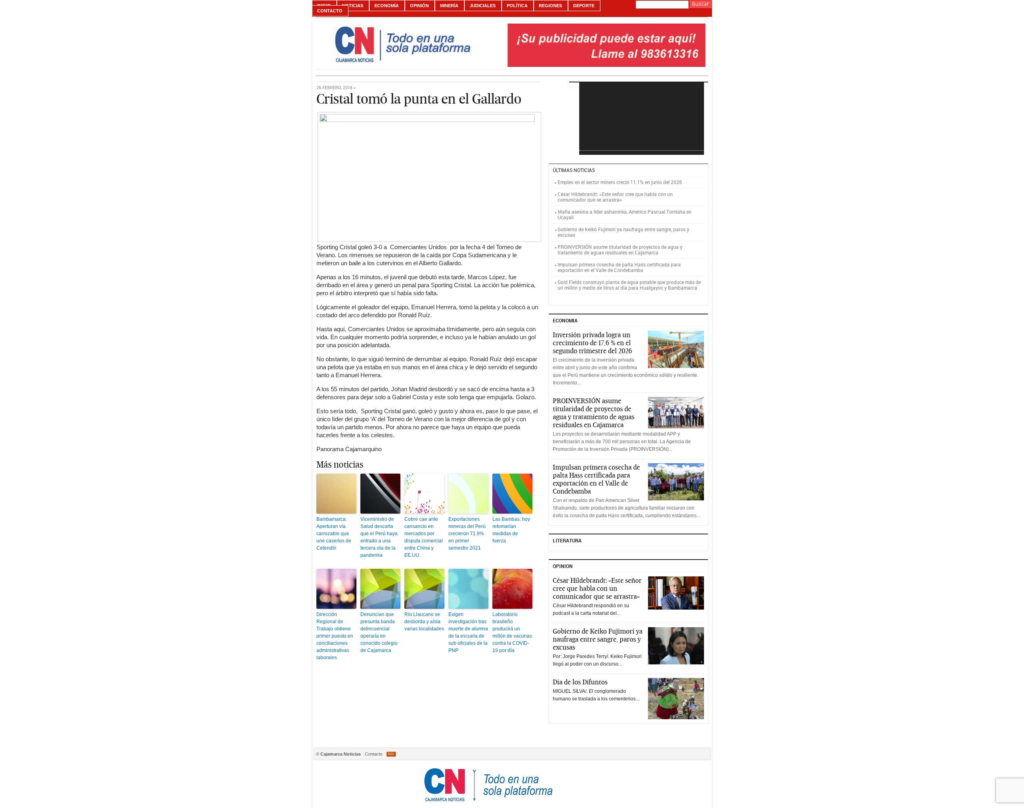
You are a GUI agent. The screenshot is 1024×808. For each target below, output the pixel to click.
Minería (449, 5)
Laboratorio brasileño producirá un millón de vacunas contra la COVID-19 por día (512, 632)
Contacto (329, 10)
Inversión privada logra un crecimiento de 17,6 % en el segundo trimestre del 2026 (592, 343)
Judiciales (483, 5)
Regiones (550, 5)
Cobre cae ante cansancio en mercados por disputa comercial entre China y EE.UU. (423, 537)
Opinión (419, 5)
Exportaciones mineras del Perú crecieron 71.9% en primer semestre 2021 (467, 533)
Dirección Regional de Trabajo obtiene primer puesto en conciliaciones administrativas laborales (334, 636)
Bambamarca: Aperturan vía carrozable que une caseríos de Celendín (333, 533)
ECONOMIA (565, 320)
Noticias (352, 5)
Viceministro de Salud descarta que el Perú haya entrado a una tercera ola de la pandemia (379, 537)
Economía (386, 5)
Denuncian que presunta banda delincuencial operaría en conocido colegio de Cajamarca (379, 632)
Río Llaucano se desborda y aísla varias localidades (424, 622)
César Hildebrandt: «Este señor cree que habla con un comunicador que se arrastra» (615, 197)
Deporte (583, 5)
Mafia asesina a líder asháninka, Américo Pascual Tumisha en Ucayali (625, 214)
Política (517, 5)
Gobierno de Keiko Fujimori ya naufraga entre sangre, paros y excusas (623, 232)
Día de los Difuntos (580, 682)
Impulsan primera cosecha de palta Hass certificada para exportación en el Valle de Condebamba (619, 267)
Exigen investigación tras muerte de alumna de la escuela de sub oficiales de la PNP (468, 632)
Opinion (563, 566)
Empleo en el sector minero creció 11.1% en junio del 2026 (620, 182)
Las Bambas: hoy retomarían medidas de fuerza (511, 530)
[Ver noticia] (676, 349)
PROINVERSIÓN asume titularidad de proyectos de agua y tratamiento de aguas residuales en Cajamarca (620, 250)
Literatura (567, 540)
